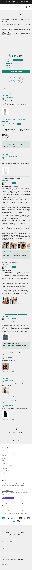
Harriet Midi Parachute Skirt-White (13, 152)
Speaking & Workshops (7, 491)
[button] (9, 60)
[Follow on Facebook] (2, 503)
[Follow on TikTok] (26, 503)
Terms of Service (6, 471)
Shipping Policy (5, 463)
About (3, 458)
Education (25, 489)
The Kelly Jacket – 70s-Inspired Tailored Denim (16, 314)
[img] (16, 55)
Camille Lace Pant (9, 93)
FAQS (3, 460)
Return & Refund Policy (7, 466)
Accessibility (4, 476)
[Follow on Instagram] (10, 503)
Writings (4, 455)
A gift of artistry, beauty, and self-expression (15, 119)
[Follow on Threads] (14, 503)
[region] (16, 433)
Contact (3, 473)
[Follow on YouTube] (22, 503)
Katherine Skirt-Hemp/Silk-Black (12, 401)
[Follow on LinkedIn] (2, 505)
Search (3, 450)
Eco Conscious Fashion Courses (9, 453)
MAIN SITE (8, 19)
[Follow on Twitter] (6, 503)
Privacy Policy (5, 468)
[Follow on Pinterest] (18, 503)
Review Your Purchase (16, 71)
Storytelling (19, 489)
